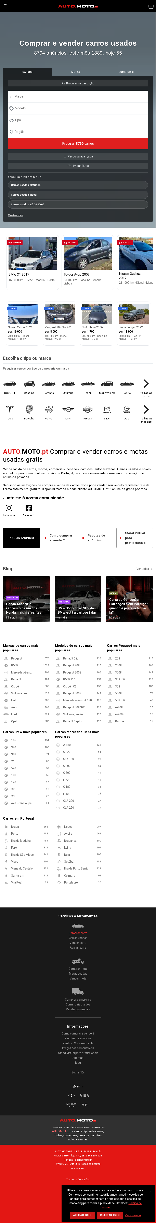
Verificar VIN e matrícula (78, 1043)
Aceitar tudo (82, 1215)
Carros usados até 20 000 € (27, 204)
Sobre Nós (78, 1072)
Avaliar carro (78, 947)
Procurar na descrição (80, 83)
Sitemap (78, 1057)
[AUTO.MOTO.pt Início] (78, 6)
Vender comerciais (78, 1009)
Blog (78, 1062)
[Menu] (5, 6)
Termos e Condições (78, 1179)
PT (78, 1086)
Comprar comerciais (78, 999)
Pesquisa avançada (80, 156)
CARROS (27, 72)
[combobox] (79, 96)
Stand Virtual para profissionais (135, 538)
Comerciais (126, 72)
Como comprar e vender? (61, 538)
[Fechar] (150, 1190)
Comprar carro (78, 933)
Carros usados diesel (24, 194)
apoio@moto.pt (83, 1159)
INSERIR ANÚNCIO (21, 538)
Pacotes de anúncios (96, 538)
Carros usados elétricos (25, 184)
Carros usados (78, 938)
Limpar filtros (80, 165)
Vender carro (78, 942)
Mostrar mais (15, 215)
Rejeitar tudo (110, 1215)
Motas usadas (78, 973)
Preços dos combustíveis (78, 1048)
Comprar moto (78, 968)
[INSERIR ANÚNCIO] (151, 6)
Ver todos (142, 568)
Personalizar (133, 1215)
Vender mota (78, 978)
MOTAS (75, 72)
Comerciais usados (78, 1004)
